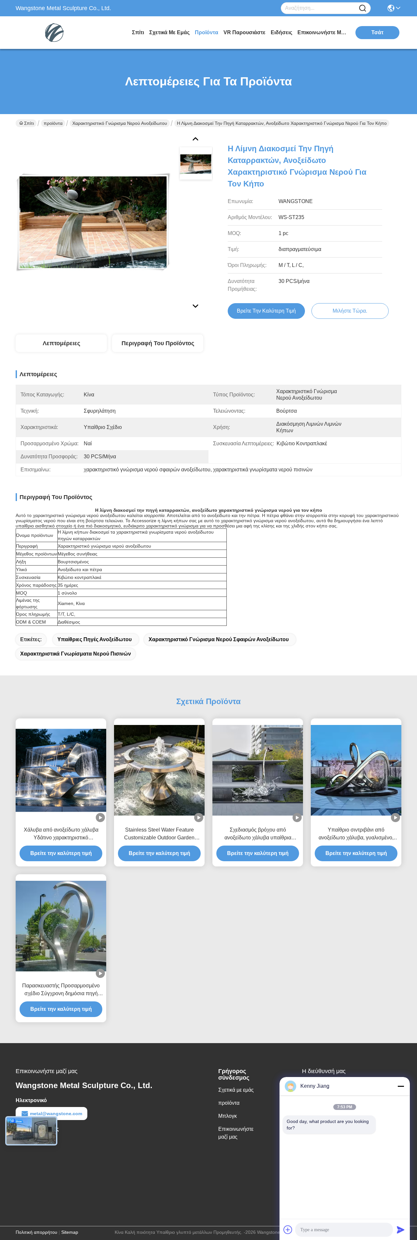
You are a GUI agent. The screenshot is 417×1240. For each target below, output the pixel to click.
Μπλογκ (227, 1116)
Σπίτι (138, 32)
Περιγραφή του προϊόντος (158, 343)
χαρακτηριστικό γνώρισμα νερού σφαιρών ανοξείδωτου (219, 639)
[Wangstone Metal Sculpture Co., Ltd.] (51, 32)
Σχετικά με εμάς (169, 32)
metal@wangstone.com (56, 1113)
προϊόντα (206, 32)
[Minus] (401, 1086)
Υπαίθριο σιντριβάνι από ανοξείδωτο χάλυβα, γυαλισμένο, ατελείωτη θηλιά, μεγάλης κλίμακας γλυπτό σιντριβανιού (356, 834)
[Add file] (288, 1229)
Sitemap (69, 1232)
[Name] (363, 8)
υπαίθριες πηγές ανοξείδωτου (94, 639)
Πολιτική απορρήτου (36, 1232)
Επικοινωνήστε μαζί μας (321, 32)
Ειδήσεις (281, 32)
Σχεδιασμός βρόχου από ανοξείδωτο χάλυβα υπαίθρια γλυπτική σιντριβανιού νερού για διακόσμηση (258, 834)
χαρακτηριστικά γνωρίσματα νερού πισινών (75, 654)
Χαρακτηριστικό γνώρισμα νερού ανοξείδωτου (119, 123)
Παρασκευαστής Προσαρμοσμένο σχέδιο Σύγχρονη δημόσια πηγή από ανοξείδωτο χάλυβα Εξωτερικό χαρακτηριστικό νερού (61, 990)
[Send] (400, 1229)
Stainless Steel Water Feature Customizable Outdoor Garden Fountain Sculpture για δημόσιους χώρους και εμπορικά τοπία (159, 834)
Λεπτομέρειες (61, 343)
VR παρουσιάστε (244, 32)
